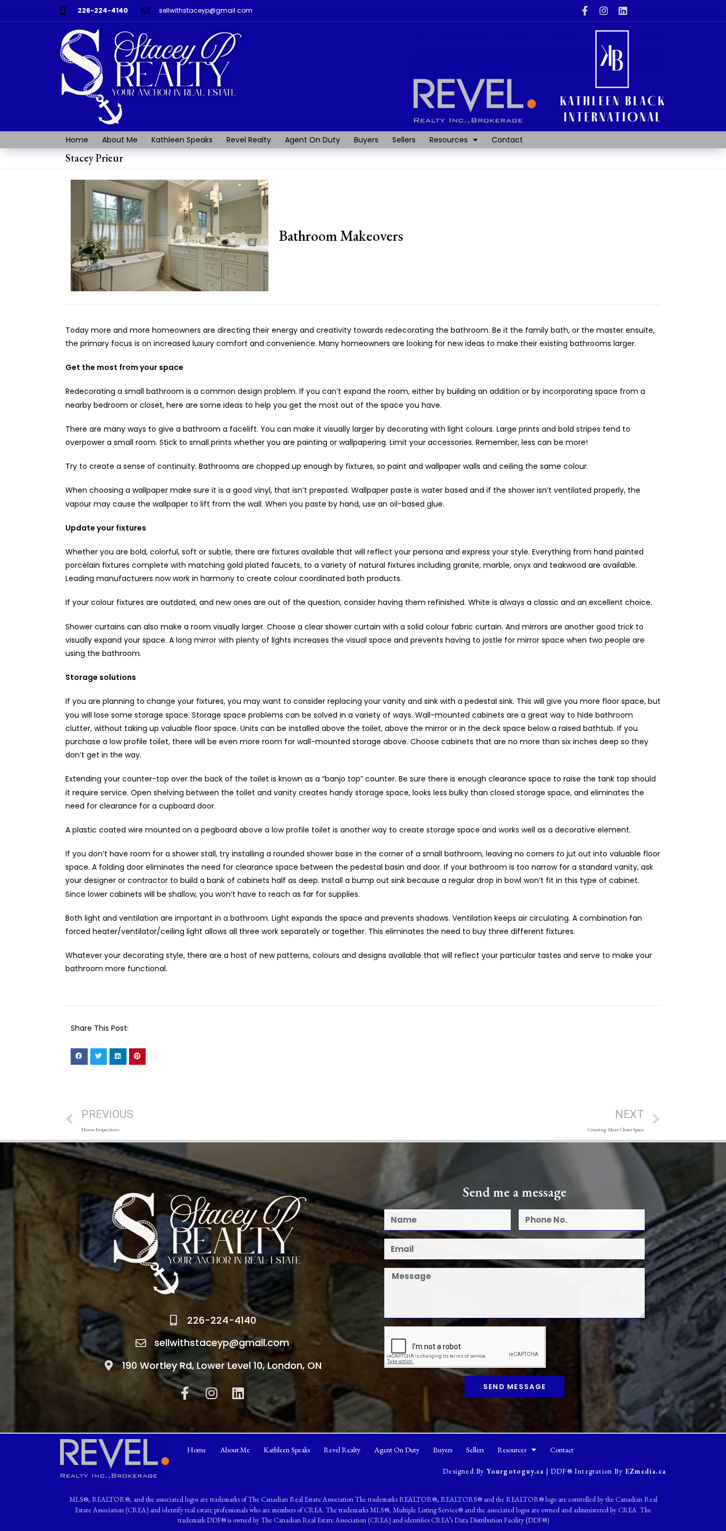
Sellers (404, 139)
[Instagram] (603, 10)
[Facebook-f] (584, 10)
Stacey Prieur (94, 158)
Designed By (464, 1471)
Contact (507, 139)
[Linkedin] (622, 10)
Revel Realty (248, 139)
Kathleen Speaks (182, 139)
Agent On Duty (312, 139)
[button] (79, 1056)
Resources (448, 139)
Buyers (366, 139)
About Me (120, 139)
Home (77, 139)
